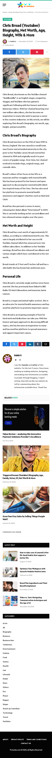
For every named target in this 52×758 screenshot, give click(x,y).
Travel (5, 717)
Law (4, 670)
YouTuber (7, 19)
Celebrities (7, 644)
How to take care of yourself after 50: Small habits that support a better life (34, 555)
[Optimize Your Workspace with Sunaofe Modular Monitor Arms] (10, 572)
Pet (4, 691)
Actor (5, 623)
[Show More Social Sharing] (46, 51)
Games (6, 661)
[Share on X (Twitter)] (23, 51)
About (5, 739)
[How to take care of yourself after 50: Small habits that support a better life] (10, 556)
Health (6, 666)
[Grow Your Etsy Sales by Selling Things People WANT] (26, 500)
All (4, 627)
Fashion (6, 653)
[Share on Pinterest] (37, 51)
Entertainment (9, 649)
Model (5, 679)
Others (6, 687)
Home (5, 12)
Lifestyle (6, 674)
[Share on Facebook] (9, 51)
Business (6, 636)
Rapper (6, 700)
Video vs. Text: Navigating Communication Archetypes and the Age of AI (33, 600)
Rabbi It (13, 41)
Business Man (8, 640)
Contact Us (26, 743)
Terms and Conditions (37, 739)
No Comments (42, 41)
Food (5, 657)
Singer (5, 704)
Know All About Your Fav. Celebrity (21, 12)
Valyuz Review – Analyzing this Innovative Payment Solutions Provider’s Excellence (22, 435)
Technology (8, 713)
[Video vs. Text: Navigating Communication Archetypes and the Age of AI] (10, 601)
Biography (7, 632)
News (5, 683)
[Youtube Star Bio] (26, 5)
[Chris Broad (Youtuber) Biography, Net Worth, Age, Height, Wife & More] (26, 73)
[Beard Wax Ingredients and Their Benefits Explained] (10, 586)
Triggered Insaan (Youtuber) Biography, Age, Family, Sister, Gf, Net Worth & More (23, 476)
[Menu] (4, 5)
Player (5, 696)
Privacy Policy (17, 739)
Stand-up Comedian (11, 708)
